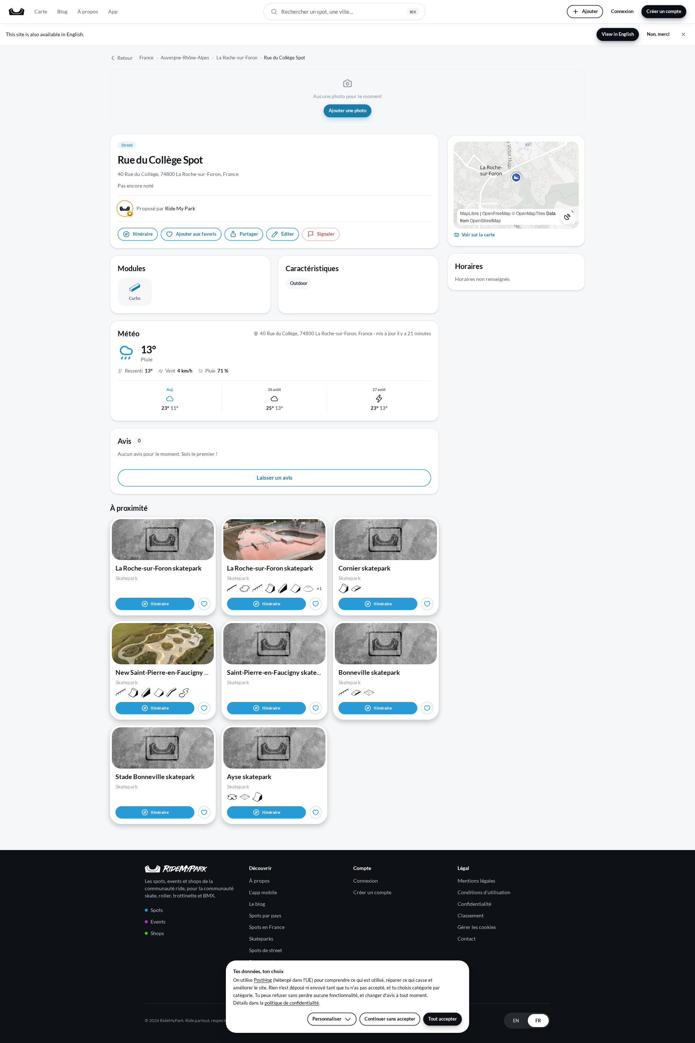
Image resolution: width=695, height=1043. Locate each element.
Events (158, 921)
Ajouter (590, 11)
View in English (618, 34)
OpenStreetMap (485, 220)
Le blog (257, 904)
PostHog (263, 980)
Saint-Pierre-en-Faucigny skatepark (278, 672)
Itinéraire (160, 603)
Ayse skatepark (249, 777)
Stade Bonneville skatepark (155, 777)
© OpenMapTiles (528, 213)
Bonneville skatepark (369, 672)
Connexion (622, 11)
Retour (125, 58)
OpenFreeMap (496, 213)
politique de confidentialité (292, 1003)
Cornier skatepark (364, 568)
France (146, 57)
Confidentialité (474, 904)
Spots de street (265, 950)
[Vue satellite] (567, 217)
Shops (157, 933)
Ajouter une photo (347, 110)
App (113, 11)
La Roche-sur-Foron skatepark (158, 568)
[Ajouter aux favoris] (204, 604)
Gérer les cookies (477, 927)
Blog (62, 11)
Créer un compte (663, 11)
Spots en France (267, 927)
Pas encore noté (135, 185)
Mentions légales (476, 881)
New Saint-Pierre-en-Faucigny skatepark (174, 672)
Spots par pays (265, 915)
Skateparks (261, 938)
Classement (471, 915)
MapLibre (469, 213)
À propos (87, 11)
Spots (157, 910)
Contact (467, 938)
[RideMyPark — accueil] (16, 11)
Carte (40, 11)
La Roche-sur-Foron (236, 57)
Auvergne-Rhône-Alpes (185, 57)
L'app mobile (263, 892)
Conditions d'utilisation (484, 892)
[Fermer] (683, 34)
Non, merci (658, 34)
